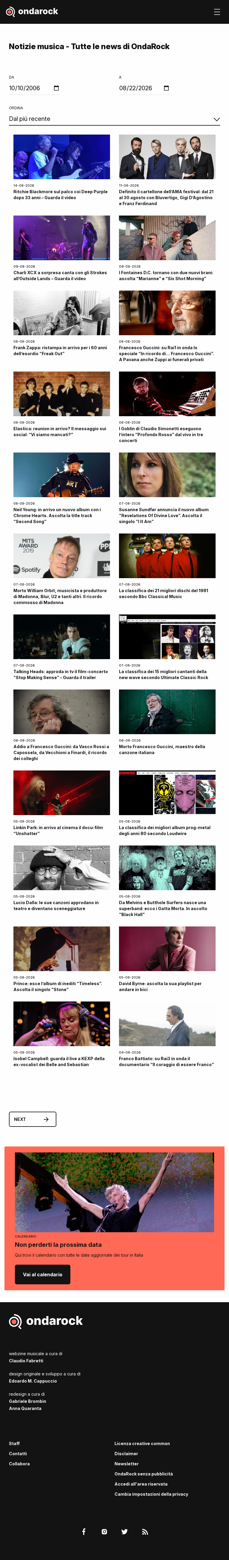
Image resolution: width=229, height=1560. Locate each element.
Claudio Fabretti (26, 1360)
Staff (14, 1443)
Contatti (18, 1453)
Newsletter (126, 1463)
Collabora (19, 1463)
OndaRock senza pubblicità (143, 1473)
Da (11, 76)
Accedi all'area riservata (141, 1483)
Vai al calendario (42, 1274)
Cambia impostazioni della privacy (151, 1494)
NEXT (20, 1119)
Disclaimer (126, 1453)
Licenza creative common (142, 1443)
